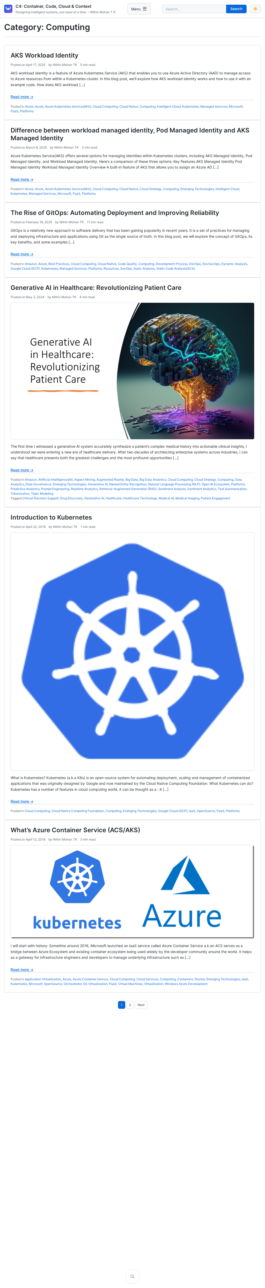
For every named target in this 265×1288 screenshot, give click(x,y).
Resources (111, 268)
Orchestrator (73, 984)
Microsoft (236, 106)
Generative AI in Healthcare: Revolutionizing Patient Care (96, 287)
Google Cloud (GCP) (25, 268)
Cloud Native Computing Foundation (77, 811)
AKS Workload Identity (44, 55)
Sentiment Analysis (172, 489)
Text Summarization (232, 489)
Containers (185, 979)
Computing (148, 106)
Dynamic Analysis (234, 264)
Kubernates (19, 984)
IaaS (192, 811)
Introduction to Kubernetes (51, 517)
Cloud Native (128, 106)
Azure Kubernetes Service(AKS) (68, 106)
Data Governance (38, 484)
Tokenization (20, 493)
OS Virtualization (95, 984)
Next (141, 1005)
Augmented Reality (110, 479)
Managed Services (213, 106)
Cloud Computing (105, 106)
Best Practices (58, 264)
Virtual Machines (130, 984)
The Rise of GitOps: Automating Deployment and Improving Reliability (115, 212)
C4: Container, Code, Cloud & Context (53, 6)
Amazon (31, 264)
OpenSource (206, 811)
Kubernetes (190, 106)
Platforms (27, 111)
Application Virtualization (43, 979)
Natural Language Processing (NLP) (174, 484)
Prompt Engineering (55, 489)
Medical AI (166, 498)
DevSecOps (211, 264)
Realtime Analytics (84, 489)
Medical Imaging (187, 498)
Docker (200, 979)
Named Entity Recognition (128, 484)
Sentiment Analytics (201, 489)
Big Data (132, 479)
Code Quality (127, 264)
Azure (29, 106)
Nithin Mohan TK (65, 65)
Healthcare (114, 498)
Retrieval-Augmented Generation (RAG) (128, 489)
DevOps (195, 264)
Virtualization (153, 984)
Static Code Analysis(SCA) (175, 268)
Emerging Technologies (197, 189)
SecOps (126, 268)
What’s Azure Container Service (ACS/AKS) (75, 830)
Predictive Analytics (25, 489)
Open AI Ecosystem (216, 484)
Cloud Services (147, 979)
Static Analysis (144, 268)
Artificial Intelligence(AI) (55, 479)
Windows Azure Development (186, 984)
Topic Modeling (42, 493)
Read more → (22, 96)
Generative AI (98, 484)
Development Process (172, 264)
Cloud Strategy (150, 189)
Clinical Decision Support (40, 498)
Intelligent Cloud (169, 106)
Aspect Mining (84, 479)
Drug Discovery (71, 498)
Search (236, 8)
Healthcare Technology (140, 498)
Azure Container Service (90, 979)
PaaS (14, 111)
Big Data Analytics (152, 479)
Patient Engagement (215, 498)
